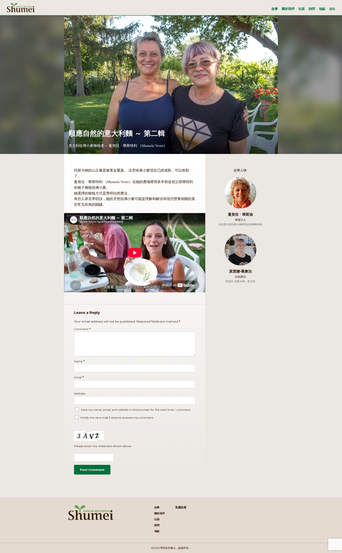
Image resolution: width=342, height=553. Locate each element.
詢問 (312, 9)
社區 (301, 9)
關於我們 (288, 9)
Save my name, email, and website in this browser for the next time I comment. (136, 409)
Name (79, 361)
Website (79, 393)
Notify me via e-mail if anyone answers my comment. (117, 417)
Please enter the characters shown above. (103, 446)
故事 (275, 9)
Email (79, 377)
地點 (322, 9)
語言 (332, 9)
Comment (82, 329)
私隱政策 (180, 507)
